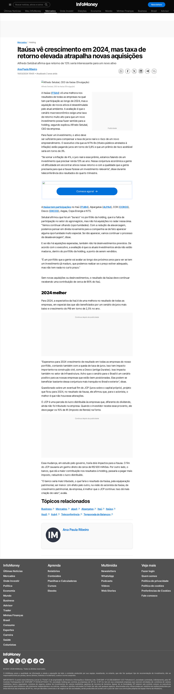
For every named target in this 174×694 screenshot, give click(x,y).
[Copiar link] (154, 71)
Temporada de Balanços (97, 514)
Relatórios (54, 571)
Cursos (52, 585)
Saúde (7, 639)
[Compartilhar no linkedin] (140, 71)
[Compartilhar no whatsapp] (121, 71)
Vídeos (105, 585)
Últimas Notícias (12, 11)
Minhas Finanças (125, 11)
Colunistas (9, 644)
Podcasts (106, 580)
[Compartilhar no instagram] (5, 661)
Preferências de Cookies (156, 590)
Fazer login (148, 571)
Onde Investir (67, 11)
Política (7, 585)
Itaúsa (109, 509)
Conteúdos (54, 576)
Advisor (165, 11)
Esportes (8, 630)
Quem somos (149, 576)
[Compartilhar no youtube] (41, 661)
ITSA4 (55, 92)
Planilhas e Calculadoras (62, 580)
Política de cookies (153, 585)
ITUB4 (84, 207)
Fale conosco (149, 595)
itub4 (54, 514)
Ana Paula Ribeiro (27, 69)
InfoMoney (11, 565)
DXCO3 (54, 211)
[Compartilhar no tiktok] (35, 661)
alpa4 (74, 509)
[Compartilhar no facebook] (127, 71)
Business (142, 11)
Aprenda (54, 565)
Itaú (100, 509)
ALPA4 (107, 207)
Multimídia (109, 565)
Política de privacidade (155, 580)
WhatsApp (107, 576)
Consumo (9, 625)
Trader (7, 610)
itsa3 (44, 514)
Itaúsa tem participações (57, 207)
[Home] (87, 4)
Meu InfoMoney (33, 11)
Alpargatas (87, 509)
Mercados (50, 11)
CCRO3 (123, 207)
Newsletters (156, 4)
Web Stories (108, 590)
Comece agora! (85, 191)
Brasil (154, 11)
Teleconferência (70, 514)
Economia (96, 11)
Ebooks (52, 590)
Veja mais (149, 565)
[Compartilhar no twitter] (134, 71)
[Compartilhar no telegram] (147, 71)
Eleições (82, 11)
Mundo (108, 11)
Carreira (8, 634)
